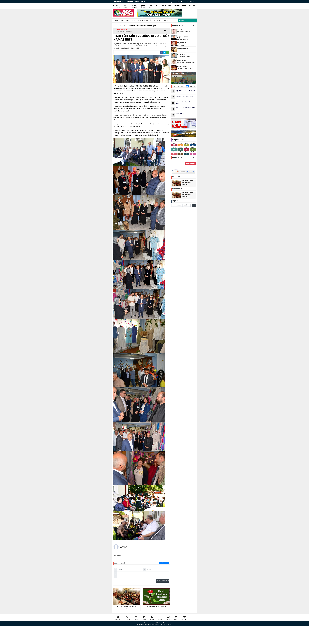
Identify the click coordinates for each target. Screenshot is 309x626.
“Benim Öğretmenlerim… (183, 56)
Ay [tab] (194, 86)
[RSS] (194, 1)
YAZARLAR (177, 5)
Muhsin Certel (182, 67)
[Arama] (174, 1)
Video (144, 619)
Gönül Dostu (181, 60)
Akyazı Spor (151, 6)
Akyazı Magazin (134, 6)
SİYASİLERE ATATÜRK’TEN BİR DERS (185, 68)
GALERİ (184, 5)
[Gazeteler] (187, 1)
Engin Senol (181, 54)
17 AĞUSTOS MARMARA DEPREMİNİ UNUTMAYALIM (185, 44)
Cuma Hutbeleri (182, 48)
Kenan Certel (181, 42)
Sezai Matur (181, 30)
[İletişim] (178, 1)
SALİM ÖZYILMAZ (182, 36)
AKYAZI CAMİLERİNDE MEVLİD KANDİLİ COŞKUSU (187, 182)
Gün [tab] (187, 86)
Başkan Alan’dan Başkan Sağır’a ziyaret (137, 2)
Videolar (163, 5)
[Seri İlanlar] (184, 1)
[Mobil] (171, 1)
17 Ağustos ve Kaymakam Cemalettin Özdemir (184, 38)
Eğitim (170, 5)
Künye (175, 619)
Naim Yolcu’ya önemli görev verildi (183, 109)
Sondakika (127, 619)
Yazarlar (152, 619)
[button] (194, 5)
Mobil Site (117, 619)
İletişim (168, 619)
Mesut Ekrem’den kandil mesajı (182, 97)
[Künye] (190, 1)
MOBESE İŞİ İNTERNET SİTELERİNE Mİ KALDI (185, 63)
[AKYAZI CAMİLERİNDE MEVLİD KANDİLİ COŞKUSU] (176, 183)
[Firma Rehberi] (181, 1)
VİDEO (190, 5)
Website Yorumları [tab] (163, 563)
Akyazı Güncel (118, 6)
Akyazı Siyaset (142, 6)
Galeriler (136, 619)
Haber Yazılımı (164, 624)
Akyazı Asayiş (126, 6)
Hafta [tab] (191, 86)
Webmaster (184, 619)
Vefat (157, 5)
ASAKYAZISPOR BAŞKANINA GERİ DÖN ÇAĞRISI (184, 91)
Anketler (160, 619)
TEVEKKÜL (179, 50)
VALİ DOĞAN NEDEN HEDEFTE (184, 31)
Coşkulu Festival (178, 114)
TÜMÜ (193, 25)
